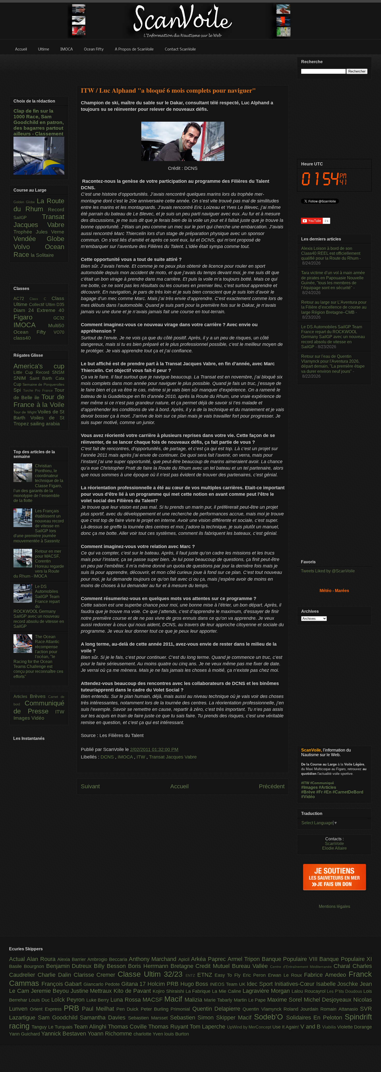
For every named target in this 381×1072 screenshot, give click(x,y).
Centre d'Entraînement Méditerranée (302, 967)
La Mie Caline (227, 991)
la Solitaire (42, 255)
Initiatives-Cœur (295, 984)
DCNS (108, 757)
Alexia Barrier (72, 959)
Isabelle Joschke (338, 984)
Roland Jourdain (302, 1009)
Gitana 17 (134, 984)
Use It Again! (286, 1027)
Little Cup (24, 372)
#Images (309, 787)
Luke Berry (98, 1000)
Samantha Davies (104, 1017)
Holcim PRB (163, 984)
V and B (311, 1026)
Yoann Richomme (110, 1033)
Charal (343, 966)
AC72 (21, 298)
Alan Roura (42, 959)
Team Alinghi (91, 1026)
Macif (174, 999)
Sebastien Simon (193, 1017)
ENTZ (191, 975)
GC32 (58, 318)
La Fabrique (199, 991)
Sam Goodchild (59, 1017)
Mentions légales (334, 906)
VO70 (59, 332)
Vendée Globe (38, 238)
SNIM (21, 378)
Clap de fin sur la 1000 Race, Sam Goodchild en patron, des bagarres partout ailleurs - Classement (38, 122)
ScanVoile (334, 843)
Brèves (39, 696)
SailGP (27, 217)
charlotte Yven (148, 1034)
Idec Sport (260, 984)
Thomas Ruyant (169, 1026)
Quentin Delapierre (217, 1008)
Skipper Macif (235, 1017)
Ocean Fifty (33, 332)
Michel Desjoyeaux (328, 999)
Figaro (33, 317)
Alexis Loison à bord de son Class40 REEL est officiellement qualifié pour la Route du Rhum (330, 253)
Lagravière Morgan (267, 991)
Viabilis (329, 1027)
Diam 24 (25, 310)
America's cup (38, 366)
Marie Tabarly (219, 1000)
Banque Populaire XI (345, 959)
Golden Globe (25, 202)
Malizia (194, 999)
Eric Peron (255, 975)
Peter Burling (156, 1009)
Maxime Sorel (285, 999)
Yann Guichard (25, 1034)
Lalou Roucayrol (309, 991)
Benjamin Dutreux (70, 966)
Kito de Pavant (133, 991)
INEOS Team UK (228, 984)
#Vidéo (308, 796)
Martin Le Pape (250, 1000)
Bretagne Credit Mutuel (201, 966)
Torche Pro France (39, 390)
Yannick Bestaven (64, 1033)
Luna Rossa (126, 999)
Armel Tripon (245, 959)
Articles (21, 696)
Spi (18, 390)
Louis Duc (40, 1000)
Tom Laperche (208, 1026)
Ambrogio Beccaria (108, 959)
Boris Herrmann (149, 966)
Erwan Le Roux (286, 975)
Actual (18, 959)
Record (56, 209)
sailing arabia (45, 423)
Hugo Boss (195, 984)
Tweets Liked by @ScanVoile (328, 571)
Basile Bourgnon (27, 966)
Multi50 (56, 325)
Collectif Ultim (43, 304)
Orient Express (47, 1009)
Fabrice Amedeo (326, 975)
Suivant (90, 786)
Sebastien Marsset (149, 1017)
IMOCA (126, 757)
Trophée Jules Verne (38, 232)
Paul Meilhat (99, 1008)
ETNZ (206, 975)
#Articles (327, 787)
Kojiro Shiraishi (169, 991)
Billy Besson (111, 966)
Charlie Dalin (56, 975)
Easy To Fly (229, 975)
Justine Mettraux (92, 991)
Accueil (179, 786)
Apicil (184, 959)
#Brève (308, 792)
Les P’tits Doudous (345, 991)
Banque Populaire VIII (290, 959)
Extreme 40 (50, 310)
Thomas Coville (128, 1026)
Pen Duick (128, 1009)
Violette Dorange (354, 1027)
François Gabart (62, 984)
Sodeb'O (270, 1017)
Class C (41, 299)
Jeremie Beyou (50, 991)
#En (327, 792)
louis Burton (176, 1034)
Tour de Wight (25, 412)
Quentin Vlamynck (263, 1009)
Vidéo (37, 718)
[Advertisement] (182, 66)
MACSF (153, 999)
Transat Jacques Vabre (173, 757)
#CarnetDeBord (348, 792)
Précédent (272, 786)
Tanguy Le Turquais (53, 1027)
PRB (73, 1008)
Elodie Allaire (334, 848)
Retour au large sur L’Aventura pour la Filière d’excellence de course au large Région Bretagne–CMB (333, 307)
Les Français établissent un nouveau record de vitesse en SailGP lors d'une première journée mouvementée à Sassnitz (38, 526)
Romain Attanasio (340, 1009)
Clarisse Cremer (96, 975)
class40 (22, 338)
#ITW (305, 783)
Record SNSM (50, 372)
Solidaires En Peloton (315, 1017)
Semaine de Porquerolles (43, 384)
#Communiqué (322, 783)
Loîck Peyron (68, 999)
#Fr (319, 792)
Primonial (181, 1009)
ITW (141, 757)
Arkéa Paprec (209, 959)
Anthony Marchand (153, 959)
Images (22, 718)
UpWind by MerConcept (249, 1027)
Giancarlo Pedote (102, 984)
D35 (60, 304)
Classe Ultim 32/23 (152, 974)
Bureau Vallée (251, 966)
